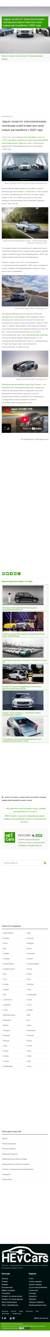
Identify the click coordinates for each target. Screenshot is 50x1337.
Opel (29, 1025)
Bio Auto (30, 938)
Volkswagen (8, 1066)
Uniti (29, 1061)
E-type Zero (30, 191)
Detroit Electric (8, 964)
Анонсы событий (9, 1149)
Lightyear (6, 1005)
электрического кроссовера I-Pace (16, 317)
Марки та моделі (8, 1290)
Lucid (5, 1010)
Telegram (23, 845)
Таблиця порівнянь (36, 1302)
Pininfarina (31, 1030)
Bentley (6, 938)
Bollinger (30, 943)
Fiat (4, 974)
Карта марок (5, 1313)
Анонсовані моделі (9, 1302)
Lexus (29, 1000)
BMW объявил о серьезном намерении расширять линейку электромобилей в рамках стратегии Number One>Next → (25, 819)
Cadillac (6, 953)
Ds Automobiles (33, 964)
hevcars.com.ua (28, 1326)
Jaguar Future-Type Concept (29, 797)
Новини (5, 1284)
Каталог (5, 1279)
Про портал (5, 1311)
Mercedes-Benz (9, 1015)
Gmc (29, 979)
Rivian (29, 1041)
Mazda (30, 1010)
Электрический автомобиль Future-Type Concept (21, 384)
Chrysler (6, 959)
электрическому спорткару (37, 335)
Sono (29, 1051)
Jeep (29, 989)
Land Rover (7, 1000)
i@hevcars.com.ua (41, 1318)
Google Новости (34, 845)
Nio (28, 1020)
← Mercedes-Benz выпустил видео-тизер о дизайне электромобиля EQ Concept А (25, 810)
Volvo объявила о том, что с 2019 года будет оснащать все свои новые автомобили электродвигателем (25, 140)
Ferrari (29, 969)
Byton (29, 948)
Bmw (5, 943)
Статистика (33, 1290)
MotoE (5, 1138)
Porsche (30, 1035)
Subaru (6, 1056)
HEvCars (5, 56)
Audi (29, 933)
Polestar (6, 1035)
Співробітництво (16, 1313)
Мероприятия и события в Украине (16, 1164)
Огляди (5, 1281)
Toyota (6, 1061)
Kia (4, 994)
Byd (4, 948)
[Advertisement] (25, 88)
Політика (13, 1311)
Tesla (29, 1056)
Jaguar (20, 143)
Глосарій (32, 1293)
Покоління (6, 1293)
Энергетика (7, 1179)
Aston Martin (8, 933)
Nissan (5, 1025)
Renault (6, 1041)
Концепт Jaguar (26, 800)
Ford (5, 979)
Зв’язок (21, 1311)
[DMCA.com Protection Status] (24, 1328)
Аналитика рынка (9, 1144)
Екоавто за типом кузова (12, 1296)
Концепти (33, 1296)
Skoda (29, 1046)
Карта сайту (29, 1311)
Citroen (30, 959)
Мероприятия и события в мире (15, 1159)
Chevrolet (31, 953)
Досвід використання (37, 1305)
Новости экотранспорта (18, 56)
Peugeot (6, 1030)
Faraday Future (9, 969)
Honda (5, 984)
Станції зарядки (35, 1281)
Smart (5, 1051)
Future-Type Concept (11, 797)
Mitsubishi (7, 1020)
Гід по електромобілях (38, 1287)
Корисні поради (35, 1284)
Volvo (29, 1066)
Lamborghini (32, 994)
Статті (31, 1279)
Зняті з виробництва (10, 1305)
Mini (28, 1015)
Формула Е (7, 1174)
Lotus (29, 1005)
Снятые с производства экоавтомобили (18, 1169)
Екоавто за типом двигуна (12, 1299)
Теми (37, 1311)
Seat (5, 1046)
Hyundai (30, 984)
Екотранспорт (7, 1287)
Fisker (29, 974)
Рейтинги (32, 1299)
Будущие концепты (10, 1154)
